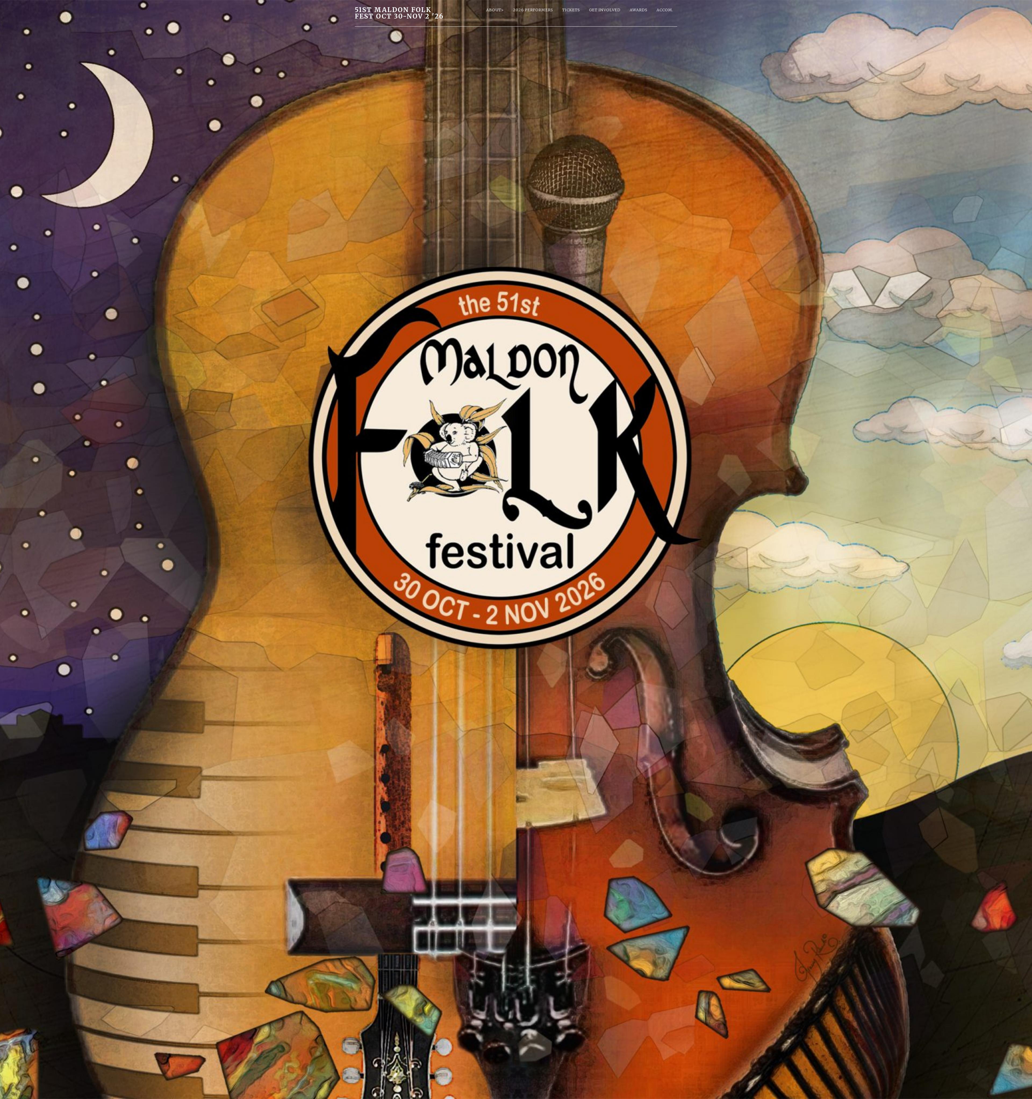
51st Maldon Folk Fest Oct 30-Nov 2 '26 (399, 13)
